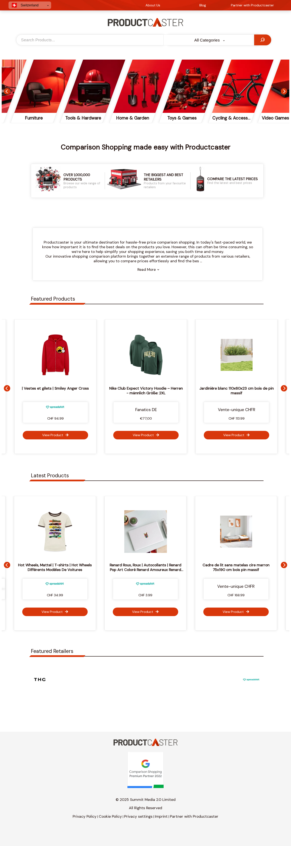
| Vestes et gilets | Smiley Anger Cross (55, 388)
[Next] (284, 91)
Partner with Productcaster (194, 816)
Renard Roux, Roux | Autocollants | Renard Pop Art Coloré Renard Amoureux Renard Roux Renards (73, 570)
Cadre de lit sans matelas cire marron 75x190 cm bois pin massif (164, 567)
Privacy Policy (85, 816)
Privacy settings (138, 816)
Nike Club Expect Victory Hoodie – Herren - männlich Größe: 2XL (145, 390)
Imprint (161, 816)
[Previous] (7, 91)
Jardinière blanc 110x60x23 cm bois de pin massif (236, 390)
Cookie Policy (110, 816)
